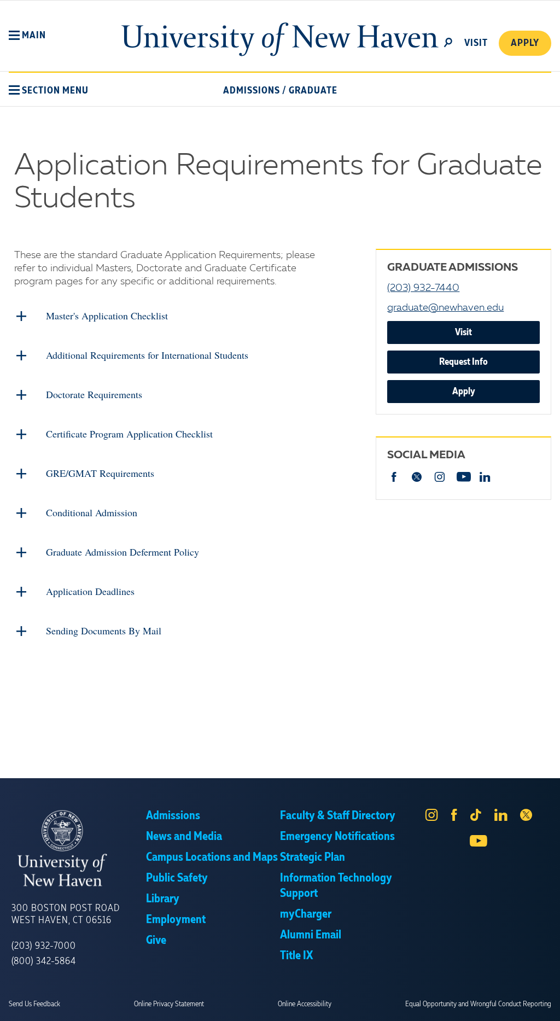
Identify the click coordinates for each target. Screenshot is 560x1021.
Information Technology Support (336, 886)
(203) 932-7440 (423, 288)
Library (162, 899)
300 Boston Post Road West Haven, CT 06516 (65, 914)
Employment (176, 920)
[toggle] (448, 41)
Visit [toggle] (476, 43)
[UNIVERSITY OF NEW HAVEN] (78, 848)
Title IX (296, 956)
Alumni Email (310, 935)
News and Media (184, 837)
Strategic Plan (312, 857)
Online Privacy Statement (169, 1004)
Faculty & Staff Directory (337, 816)
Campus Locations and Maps (212, 857)
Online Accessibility (304, 1004)
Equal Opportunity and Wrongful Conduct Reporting (478, 1004)
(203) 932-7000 (43, 946)
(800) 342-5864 (43, 961)
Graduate (313, 91)
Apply (525, 43)
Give (156, 941)
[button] (27, 35)
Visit (463, 332)
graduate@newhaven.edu (445, 308)
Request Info (463, 362)
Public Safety (177, 878)
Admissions (251, 91)
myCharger (305, 914)
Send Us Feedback (34, 1004)
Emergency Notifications (337, 837)
